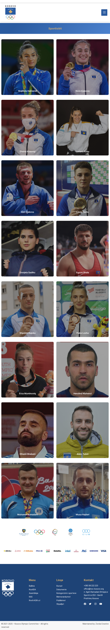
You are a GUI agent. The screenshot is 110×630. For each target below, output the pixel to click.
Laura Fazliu (82, 212)
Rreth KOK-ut (34, 600)
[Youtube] (100, 604)
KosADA (32, 589)
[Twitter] (90, 604)
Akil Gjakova (27, 212)
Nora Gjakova (82, 91)
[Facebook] (85, 604)
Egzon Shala (82, 272)
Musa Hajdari (82, 514)
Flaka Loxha (82, 333)
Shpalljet (60, 604)
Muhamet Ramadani (27, 514)
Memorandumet (63, 597)
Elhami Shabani (27, 454)
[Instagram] (95, 604)
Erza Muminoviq (27, 393)
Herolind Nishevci (83, 393)
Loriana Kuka (82, 151)
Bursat (59, 586)
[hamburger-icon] (104, 12)
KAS (30, 597)
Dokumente (61, 589)
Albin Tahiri (82, 454)
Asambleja (33, 593)
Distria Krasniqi (27, 151)
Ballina (32, 586)
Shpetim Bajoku (27, 333)
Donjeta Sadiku (27, 272)
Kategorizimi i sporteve (66, 593)
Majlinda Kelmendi (27, 91)
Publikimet (61, 600)
